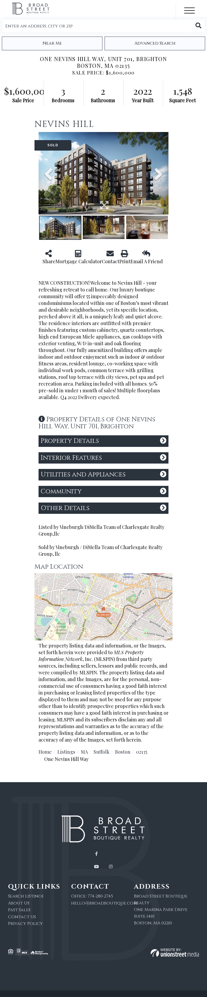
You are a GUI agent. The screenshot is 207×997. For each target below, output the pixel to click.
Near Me (52, 43)
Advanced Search (154, 43)
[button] (198, 26)
